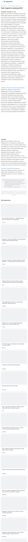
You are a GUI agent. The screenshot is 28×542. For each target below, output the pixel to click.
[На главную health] (8, 1)
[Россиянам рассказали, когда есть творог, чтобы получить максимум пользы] (14, 423)
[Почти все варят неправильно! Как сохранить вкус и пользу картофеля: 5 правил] (14, 486)
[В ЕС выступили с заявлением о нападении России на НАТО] (14, 339)
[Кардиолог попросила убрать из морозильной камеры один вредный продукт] (14, 235)
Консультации (4, 5)
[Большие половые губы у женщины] (14, 360)
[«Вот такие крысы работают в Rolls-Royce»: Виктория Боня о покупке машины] (14, 402)
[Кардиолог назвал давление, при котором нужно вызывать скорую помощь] (14, 528)
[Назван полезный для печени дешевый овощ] (14, 465)
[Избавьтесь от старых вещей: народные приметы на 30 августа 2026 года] (14, 318)
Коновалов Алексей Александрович (15, 87)
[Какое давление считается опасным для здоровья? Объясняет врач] (14, 297)
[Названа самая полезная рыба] (14, 381)
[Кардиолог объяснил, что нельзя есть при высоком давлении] (14, 507)
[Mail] (4, 1)
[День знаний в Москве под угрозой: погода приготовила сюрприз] (14, 444)
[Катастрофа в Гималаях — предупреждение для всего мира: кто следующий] (14, 214)
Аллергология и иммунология (15, 5)
